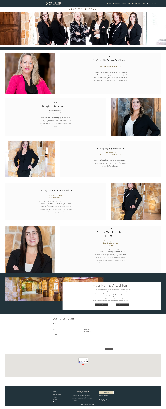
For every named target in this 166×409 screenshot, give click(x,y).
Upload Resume (87, 329)
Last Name (86, 323)
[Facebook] (53, 401)
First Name (55, 323)
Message (55, 334)
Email (54, 329)
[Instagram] (55, 401)
